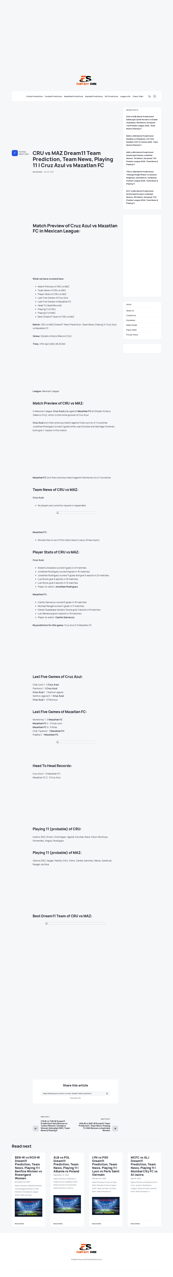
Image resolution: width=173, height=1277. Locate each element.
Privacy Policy (132, 334)
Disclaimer (130, 320)
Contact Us (131, 315)
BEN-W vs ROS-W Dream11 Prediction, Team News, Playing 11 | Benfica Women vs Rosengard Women (28, 1167)
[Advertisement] (76, 17)
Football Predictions (24, 153)
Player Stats (131, 330)
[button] (149, 96)
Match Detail (131, 325)
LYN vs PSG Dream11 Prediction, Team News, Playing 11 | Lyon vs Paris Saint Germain (105, 1166)
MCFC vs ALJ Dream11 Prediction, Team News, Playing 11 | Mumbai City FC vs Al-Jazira (144, 1166)
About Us (130, 310)
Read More (19, 1224)
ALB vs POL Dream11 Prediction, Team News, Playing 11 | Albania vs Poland (66, 1164)
